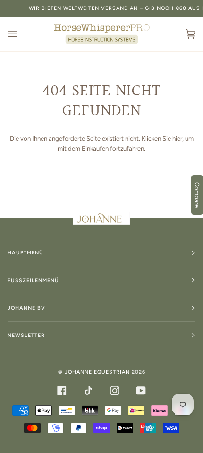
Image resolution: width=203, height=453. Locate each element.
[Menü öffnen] (22, 34)
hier (177, 138)
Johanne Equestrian (97, 372)
